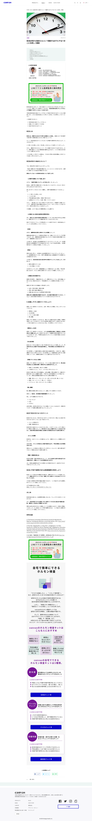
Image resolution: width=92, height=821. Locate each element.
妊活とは (31, 50)
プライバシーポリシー (33, 807)
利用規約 (17, 807)
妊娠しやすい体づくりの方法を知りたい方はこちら (39, 487)
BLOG (31, 9)
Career (17, 805)
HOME (28, 9)
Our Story (31, 803)
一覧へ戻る (31, 779)
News (16, 803)
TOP (69, 806)
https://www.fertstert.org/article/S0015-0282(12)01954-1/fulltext (46, 522)
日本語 (17, 813)
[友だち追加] (46, 93)
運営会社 (30, 805)
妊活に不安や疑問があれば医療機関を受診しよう (39, 55)
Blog (29, 800)
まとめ (31, 57)
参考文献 (31, 58)
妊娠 (28, 37)
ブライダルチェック (45, 727)
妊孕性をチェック (45, 695)
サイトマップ (31, 810)
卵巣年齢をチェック (45, 759)
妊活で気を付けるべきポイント (35, 54)
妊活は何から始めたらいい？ (35, 51)
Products (17, 800)
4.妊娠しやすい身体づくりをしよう (36, 53)
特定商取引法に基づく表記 (21, 810)
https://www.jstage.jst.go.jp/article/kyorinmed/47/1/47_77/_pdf (45, 536)
